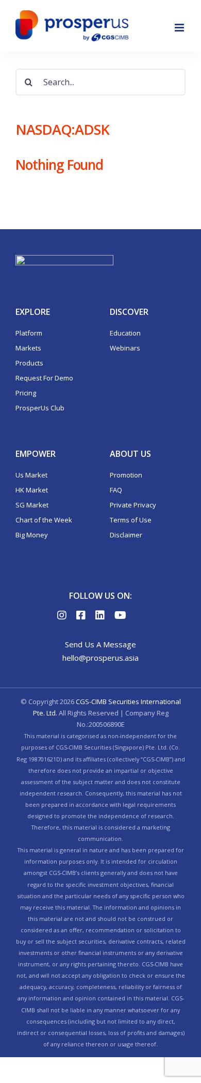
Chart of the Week (43, 519)
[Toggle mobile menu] (180, 27)
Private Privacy (133, 504)
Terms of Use (131, 519)
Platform (28, 333)
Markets (28, 348)
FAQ (116, 490)
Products (29, 363)
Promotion (126, 475)
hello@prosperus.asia (100, 657)
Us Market (31, 475)
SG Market (31, 504)
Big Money (31, 534)
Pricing (25, 392)
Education (125, 333)
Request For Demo (44, 378)
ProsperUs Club (39, 407)
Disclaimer (126, 534)
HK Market (31, 490)
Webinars (125, 348)
